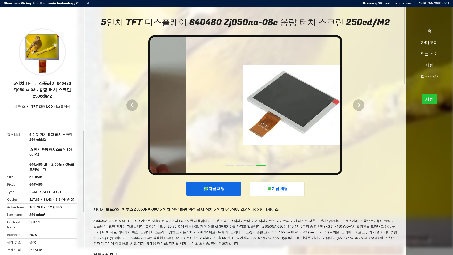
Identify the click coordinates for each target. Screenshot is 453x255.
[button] (132, 105)
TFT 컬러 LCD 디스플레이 (50, 106)
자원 (429, 65)
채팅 (429, 99)
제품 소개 (21, 106)
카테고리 (429, 42)
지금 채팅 (217, 189)
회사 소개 (429, 76)
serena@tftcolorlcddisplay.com (388, 3)
